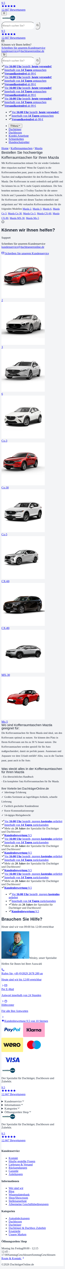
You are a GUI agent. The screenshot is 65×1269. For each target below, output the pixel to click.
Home (4, 148)
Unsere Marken (17, 1234)
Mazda (38, 148)
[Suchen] (37, 25)
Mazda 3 (37, 209)
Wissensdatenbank (19, 1194)
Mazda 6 (47, 209)
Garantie (13, 1170)
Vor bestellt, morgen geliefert (33, 821)
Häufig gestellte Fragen (22, 1161)
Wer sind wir (16, 1188)
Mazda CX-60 (44, 213)
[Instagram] (5, 1097)
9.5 (18, 835)
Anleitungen (16, 1174)
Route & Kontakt (11, 1258)
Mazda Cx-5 (29, 213)
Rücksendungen (18, 1167)
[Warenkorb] (4, 55)
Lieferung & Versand (21, 1164)
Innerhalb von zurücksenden (26, 824)
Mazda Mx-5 (32, 218)
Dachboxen (15, 1221)
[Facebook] (2, 1097)
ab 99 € (20, 73)
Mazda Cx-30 (15, 213)
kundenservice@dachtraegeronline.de (22, 246)
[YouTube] (8, 1097)
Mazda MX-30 (17, 218)
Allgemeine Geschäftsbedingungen (29, 1204)
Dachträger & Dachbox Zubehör (27, 1227)
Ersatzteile (14, 1231)
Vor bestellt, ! (28, 66)
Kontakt (13, 1158)
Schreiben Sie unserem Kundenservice (23, 49)
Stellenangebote (18, 1201)
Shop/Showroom (18, 1197)
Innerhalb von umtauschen (25, 70)
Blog (11, 1191)
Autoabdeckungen (19, 1218)
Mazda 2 (27, 209)
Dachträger (15, 1224)
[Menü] (4, 13)
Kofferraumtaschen (21, 148)
